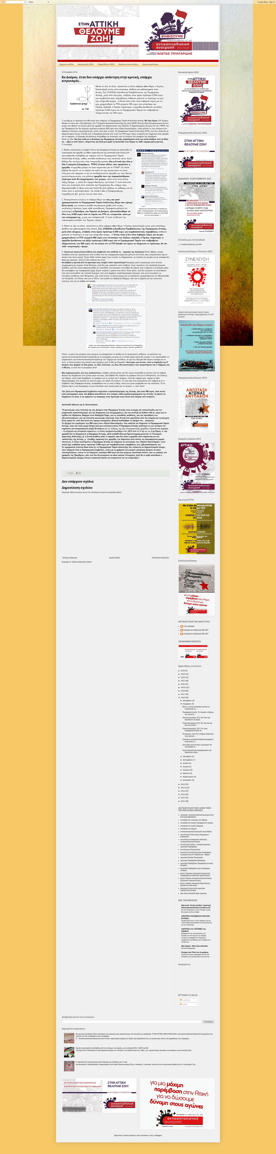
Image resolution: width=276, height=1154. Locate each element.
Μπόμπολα (89, 276)
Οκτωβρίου (187, 756)
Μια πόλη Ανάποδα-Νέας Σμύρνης (193, 893)
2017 (183, 694)
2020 (183, 684)
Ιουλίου (186, 763)
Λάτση (80, 278)
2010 (183, 801)
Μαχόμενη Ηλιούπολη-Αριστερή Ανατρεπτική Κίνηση (192, 889)
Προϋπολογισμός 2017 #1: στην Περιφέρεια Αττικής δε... (195, 730)
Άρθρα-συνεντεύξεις (128, 64)
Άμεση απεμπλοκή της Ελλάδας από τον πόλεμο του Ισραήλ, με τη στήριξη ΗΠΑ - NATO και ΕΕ (112, 1048)
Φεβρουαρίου (188, 777)
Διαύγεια (101, 205)
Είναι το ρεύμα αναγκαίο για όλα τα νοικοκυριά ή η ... (196, 708)
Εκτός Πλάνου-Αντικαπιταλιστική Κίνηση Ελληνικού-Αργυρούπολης (196, 879)
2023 (183, 674)
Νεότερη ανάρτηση (70, 558)
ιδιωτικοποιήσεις (127, 365)
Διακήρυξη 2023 (85, 64)
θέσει (64, 205)
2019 (183, 688)
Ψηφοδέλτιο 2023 (106, 64)
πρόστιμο (107, 232)
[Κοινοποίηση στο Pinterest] (79, 473)
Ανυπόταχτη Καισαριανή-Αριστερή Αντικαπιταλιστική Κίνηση (193, 841)
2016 (183, 698)
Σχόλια (184, 1005)
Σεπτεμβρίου (188, 760)
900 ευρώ (91, 121)
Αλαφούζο (69, 278)
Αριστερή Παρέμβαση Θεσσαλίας (193, 861)
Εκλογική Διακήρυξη (188, 948)
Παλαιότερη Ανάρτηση (160, 558)
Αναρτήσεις (186, 1000)
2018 (183, 691)
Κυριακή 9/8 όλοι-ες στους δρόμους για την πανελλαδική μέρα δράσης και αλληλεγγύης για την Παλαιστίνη (196, 923)
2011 (183, 798)
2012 (183, 794)
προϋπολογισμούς (124, 273)
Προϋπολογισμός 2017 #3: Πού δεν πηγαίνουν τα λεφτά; (196, 719)
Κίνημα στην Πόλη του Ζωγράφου (194, 952)
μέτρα (90, 365)
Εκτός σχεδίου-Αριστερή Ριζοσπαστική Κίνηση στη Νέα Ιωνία (195, 884)
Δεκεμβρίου (187, 701)
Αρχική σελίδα (67, 64)
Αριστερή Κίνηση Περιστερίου (191, 858)
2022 (183, 677)
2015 (183, 784)
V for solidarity (188, 626)
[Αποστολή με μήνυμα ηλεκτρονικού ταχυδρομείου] (68, 473)
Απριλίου (186, 770)
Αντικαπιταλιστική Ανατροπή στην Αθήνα (196, 832)
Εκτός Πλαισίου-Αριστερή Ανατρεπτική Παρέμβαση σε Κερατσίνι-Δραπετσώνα (195, 874)
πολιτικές (106, 365)
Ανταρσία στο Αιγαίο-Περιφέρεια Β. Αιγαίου (196, 823)
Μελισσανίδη (163, 276)
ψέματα (143, 278)
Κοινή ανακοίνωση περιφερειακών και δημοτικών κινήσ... (197, 751)
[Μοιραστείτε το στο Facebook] (77, 473)
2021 (183, 681)
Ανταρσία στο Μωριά (188, 829)
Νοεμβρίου (187, 704)
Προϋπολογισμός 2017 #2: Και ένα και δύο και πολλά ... (197, 724)
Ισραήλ (92, 281)
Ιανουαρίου (187, 780)
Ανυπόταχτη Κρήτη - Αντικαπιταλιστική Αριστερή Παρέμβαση (195, 846)
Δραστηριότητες (150, 64)
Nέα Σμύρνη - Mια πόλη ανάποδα (194, 946)
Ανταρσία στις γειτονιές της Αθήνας (193, 820)
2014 (183, 788)
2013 (183, 791)
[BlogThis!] (71, 473)
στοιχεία (79, 265)
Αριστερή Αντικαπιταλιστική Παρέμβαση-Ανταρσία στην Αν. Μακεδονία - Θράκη (195, 853)
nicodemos (144, 1135)
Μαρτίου (186, 773)
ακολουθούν (75, 273)
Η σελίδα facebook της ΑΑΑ (191, 244)
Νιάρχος (125, 278)
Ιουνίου (186, 767)
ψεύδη (118, 354)
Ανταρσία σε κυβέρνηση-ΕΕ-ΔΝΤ (195, 630)
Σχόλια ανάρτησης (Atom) (82, 562)
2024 (183, 671)
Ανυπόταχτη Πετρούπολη (190, 850)
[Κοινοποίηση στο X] (74, 473)
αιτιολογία (114, 136)
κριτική (64, 357)
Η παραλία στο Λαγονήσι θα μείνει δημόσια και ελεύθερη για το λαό (101, 1062)
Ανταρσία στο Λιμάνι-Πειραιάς (191, 826)
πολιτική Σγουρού (91, 273)
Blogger (159, 1135)
